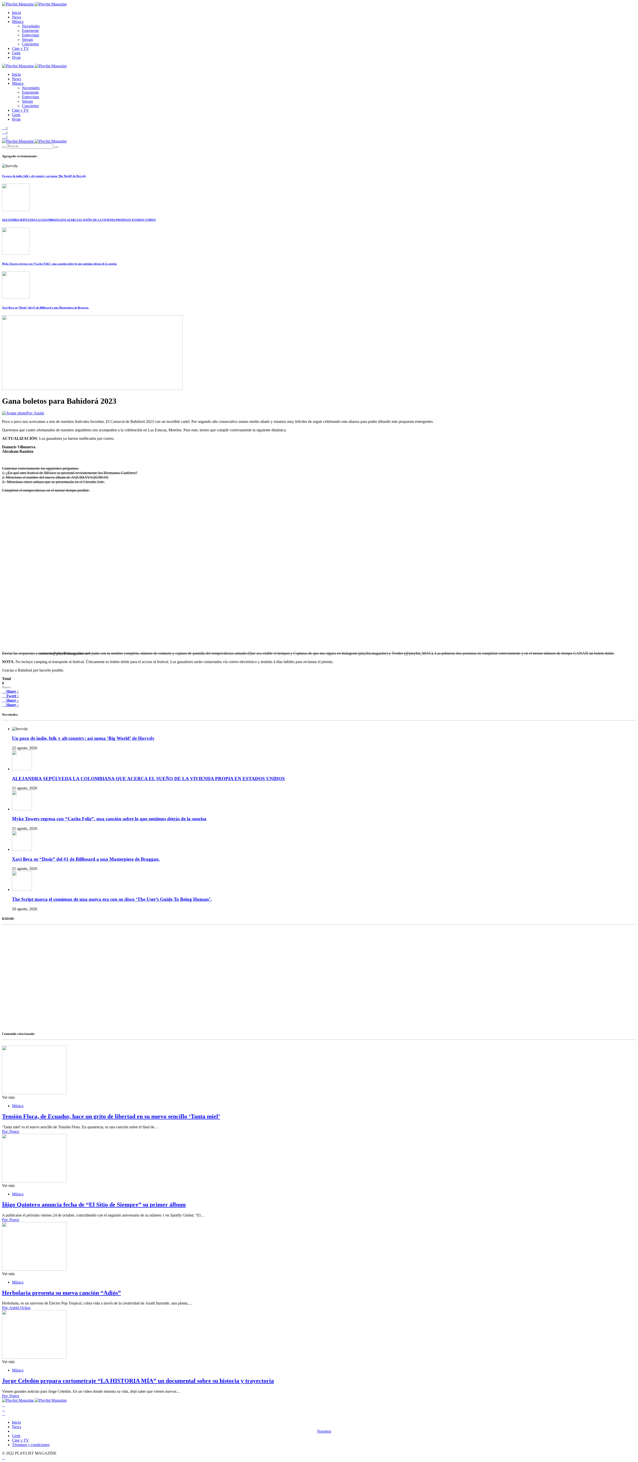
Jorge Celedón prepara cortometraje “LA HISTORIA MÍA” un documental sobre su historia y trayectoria (138, 1381)
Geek (16, 53)
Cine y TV (20, 48)
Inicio (16, 12)
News (16, 17)
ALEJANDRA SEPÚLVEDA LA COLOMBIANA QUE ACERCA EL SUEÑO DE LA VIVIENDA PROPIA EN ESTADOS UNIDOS (79, 219)
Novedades (31, 26)
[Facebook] (3, 1405)
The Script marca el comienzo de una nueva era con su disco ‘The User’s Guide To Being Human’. (112, 899)
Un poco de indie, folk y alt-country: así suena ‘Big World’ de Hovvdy (44, 175)
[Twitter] (3, 1409)
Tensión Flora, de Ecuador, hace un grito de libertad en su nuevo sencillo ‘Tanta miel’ (111, 1116)
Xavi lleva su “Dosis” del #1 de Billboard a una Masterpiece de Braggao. (45, 307)
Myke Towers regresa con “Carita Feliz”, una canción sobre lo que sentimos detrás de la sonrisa (59, 263)
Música (17, 21)
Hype (16, 57)
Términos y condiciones (31, 1445)
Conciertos (30, 44)
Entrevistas (30, 35)
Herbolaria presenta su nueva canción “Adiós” (61, 1293)
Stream (27, 39)
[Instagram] (3, 1414)
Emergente (30, 30)
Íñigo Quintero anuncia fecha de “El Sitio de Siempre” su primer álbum (94, 1204)
